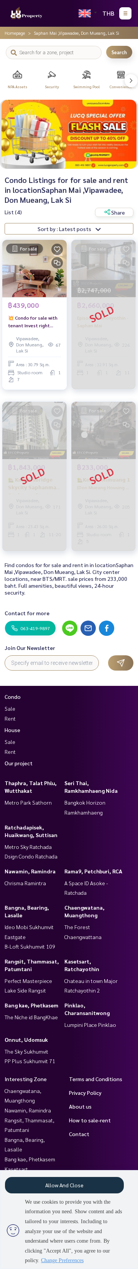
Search (119, 52)
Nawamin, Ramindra (30, 871)
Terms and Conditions (95, 1078)
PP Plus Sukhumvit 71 (30, 1060)
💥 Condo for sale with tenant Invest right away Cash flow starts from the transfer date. (33, 322)
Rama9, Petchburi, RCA (93, 871)
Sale (10, 708)
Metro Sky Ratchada (28, 846)
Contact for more (27, 612)
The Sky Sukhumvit (26, 1051)
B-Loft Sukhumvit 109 (30, 946)
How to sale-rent (90, 1120)
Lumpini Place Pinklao (90, 1024)
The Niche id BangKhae (31, 1017)
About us (80, 1106)
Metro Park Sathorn (28, 802)
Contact (79, 1133)
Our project (19, 763)
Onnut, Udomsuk (26, 1039)
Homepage (15, 33)
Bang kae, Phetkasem (31, 1005)
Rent (10, 718)
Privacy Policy (85, 1092)
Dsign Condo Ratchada (31, 856)
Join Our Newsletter (30, 647)
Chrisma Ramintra (25, 882)
